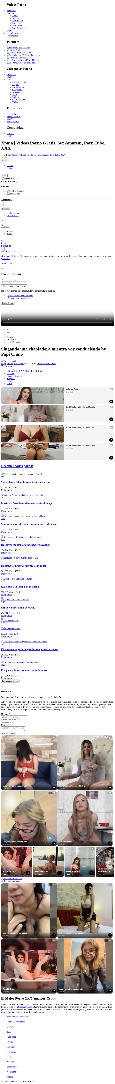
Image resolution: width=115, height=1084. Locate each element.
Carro (9, 383)
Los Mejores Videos (10, 681)
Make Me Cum (72, 389)
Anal (14, 94)
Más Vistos (17, 25)
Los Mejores (12, 33)
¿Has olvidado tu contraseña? (20, 295)
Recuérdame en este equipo (16, 286)
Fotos (9, 168)
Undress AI (23, 58)
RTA (9, 1057)
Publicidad (11, 1037)
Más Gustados (18, 28)
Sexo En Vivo (23, 47)
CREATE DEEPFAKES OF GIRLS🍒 (24, 371)
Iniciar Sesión (13, 213)
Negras (15, 84)
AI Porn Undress (31, 60)
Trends (15, 15)
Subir (9, 136)
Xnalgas (10, 1062)
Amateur (16, 92)
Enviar (12, 733)
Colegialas (17, 89)
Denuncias (11, 1052)
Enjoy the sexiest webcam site (15, 786)
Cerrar (4, 733)
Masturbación (18, 87)
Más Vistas (11, 119)
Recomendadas (13, 116)
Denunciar (17, 342)
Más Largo (17, 23)
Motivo (5, 725)
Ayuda (10, 1042)
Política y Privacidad (16, 1022)
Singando (11, 378)
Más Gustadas (13, 121)
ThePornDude (28, 63)
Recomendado (13, 36)
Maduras (10, 77)
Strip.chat (69, 392)
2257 (9, 1032)
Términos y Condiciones (17, 1016)
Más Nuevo (17, 20)
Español (20, 191)
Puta (9, 381)
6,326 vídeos (18, 363)
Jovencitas (11, 74)
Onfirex (19, 50)
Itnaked (10, 1077)
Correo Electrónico (10, 719)
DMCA (10, 1027)
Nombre (5, 714)
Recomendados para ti (17, 466)
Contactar (11, 1047)
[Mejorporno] (8, 361)
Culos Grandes (19, 99)
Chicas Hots (25, 52)
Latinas (15, 97)
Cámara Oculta (19, 82)
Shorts (9, 31)
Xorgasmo (11, 1072)
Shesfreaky (12, 1067)
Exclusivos (11, 10)
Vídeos (10, 165)
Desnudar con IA (32, 55)
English (16, 193)
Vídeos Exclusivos (23, 1007)
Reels (3, 243)
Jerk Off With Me (65, 842)
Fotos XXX (103, 1009)
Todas (15, 102)
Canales (10, 133)
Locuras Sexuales (14, 376)
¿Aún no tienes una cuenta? (19, 298)
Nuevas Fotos (13, 114)
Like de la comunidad (46, 363)
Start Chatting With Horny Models (80, 407)
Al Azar (15, 18)
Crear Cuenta (13, 215)
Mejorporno (6, 363)
